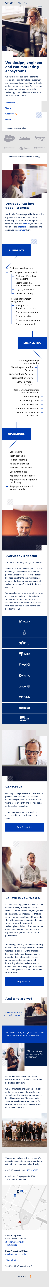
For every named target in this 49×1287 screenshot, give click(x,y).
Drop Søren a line (24, 827)
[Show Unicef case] (24, 686)
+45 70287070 (32, 1170)
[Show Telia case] (24, 654)
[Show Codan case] (24, 697)
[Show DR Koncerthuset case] (24, 718)
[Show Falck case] (24, 621)
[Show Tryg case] (24, 664)
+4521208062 (11, 1245)
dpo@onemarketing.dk (15, 1254)
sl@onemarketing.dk (14, 1241)
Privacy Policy (11, 1260)
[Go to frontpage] (22, 3)
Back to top (23, 1276)
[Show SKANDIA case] (24, 708)
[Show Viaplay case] (24, 675)
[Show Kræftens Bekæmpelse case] (24, 643)
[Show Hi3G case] (24, 632)
